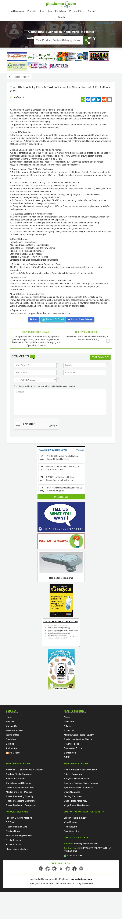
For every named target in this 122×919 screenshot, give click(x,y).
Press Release (61, 496)
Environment (70, 752)
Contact (92, 10)
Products (31, 10)
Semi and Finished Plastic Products (81, 782)
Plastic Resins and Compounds (21, 805)
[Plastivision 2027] (58, 66)
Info (50, 10)
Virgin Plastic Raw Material (77, 805)
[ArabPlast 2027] (78, 56)
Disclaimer (11, 739)
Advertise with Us (14, 730)
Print (34, 319)
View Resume (71, 822)
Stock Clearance (72, 791)
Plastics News (13, 831)
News (67, 716)
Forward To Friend (54, 319)
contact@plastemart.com (85, 843)
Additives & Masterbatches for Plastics (25, 769)
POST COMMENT (100, 357)
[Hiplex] (99, 56)
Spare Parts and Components (78, 787)
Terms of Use (12, 734)
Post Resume (70, 826)
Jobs (42, 10)
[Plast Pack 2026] (38, 66)
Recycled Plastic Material (76, 778)
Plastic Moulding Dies (16, 826)
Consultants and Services (18, 782)
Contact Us (11, 725)
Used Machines (16, 10)
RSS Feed (14, 752)
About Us (10, 721)
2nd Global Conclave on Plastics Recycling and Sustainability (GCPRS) (88, 338)
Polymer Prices (76, 10)
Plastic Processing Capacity (19, 796)
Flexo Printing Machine (17, 848)
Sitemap (10, 743)
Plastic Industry (13, 839)
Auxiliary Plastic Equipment (19, 773)
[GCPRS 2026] (17, 66)
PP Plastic (11, 822)
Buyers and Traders (15, 778)
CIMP (67, 757)
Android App (12, 748)
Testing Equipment (73, 796)
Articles (67, 725)
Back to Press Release (81, 319)
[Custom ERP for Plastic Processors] (48, 56)
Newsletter (69, 721)
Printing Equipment (73, 773)
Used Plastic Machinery (75, 800)
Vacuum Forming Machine (19, 835)
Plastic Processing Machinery (20, 800)
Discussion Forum (73, 748)
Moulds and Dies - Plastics (19, 791)
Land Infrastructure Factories (20, 787)
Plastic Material (13, 844)
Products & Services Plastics (78, 739)
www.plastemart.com (81, 878)
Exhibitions (60, 10)
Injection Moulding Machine (19, 817)
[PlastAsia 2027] (17, 56)
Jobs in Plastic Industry (75, 817)
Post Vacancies (71, 831)
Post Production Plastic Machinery (80, 769)
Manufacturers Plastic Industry (79, 734)
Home (9, 716)
